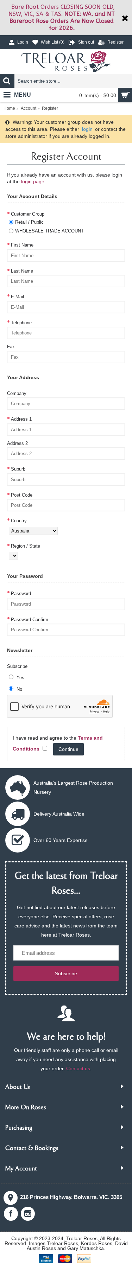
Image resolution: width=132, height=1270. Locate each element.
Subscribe (17, 666)
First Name (22, 245)
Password (21, 593)
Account (28, 108)
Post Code (21, 495)
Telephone (21, 322)
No (18, 689)
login (87, 129)
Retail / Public (29, 222)
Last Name (22, 271)
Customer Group (27, 214)
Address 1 (21, 419)
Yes (19, 677)
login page (32, 181)
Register (50, 108)
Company (16, 393)
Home (9, 108)
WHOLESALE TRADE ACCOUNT (49, 231)
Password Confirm (29, 619)
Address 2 (17, 443)
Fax (11, 346)
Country (19, 520)
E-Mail (17, 296)
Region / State (25, 546)
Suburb (18, 469)
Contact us (78, 1068)
